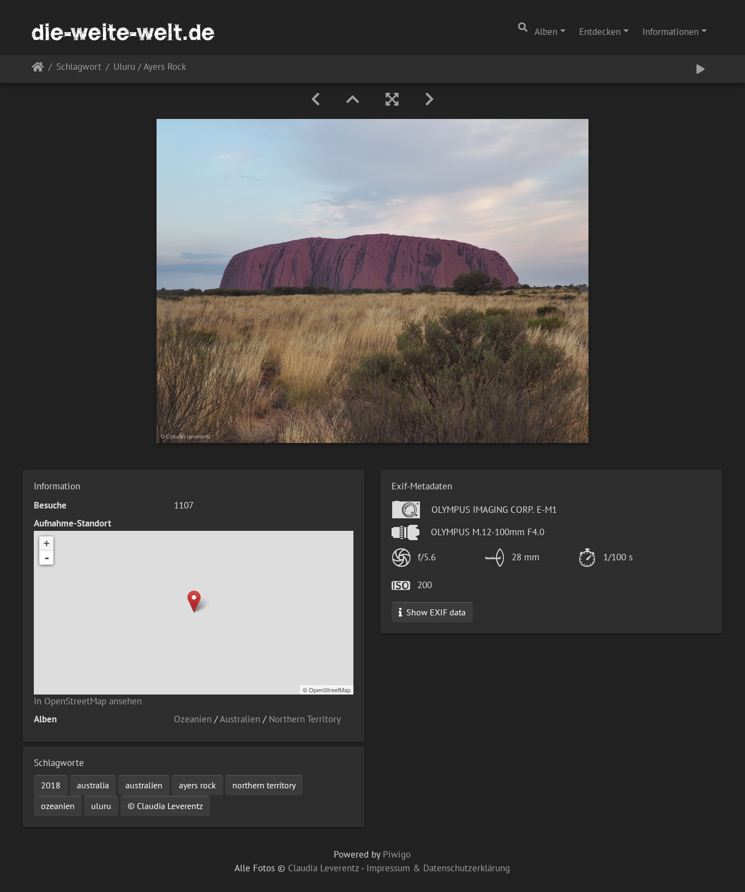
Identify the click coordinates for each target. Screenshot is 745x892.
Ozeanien (193, 719)
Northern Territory (305, 719)
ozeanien (58, 805)
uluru (101, 805)
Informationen (670, 32)
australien (144, 785)
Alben (545, 32)
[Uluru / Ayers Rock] (194, 601)
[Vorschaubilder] (352, 99)
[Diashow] (700, 69)
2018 (51, 785)
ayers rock (197, 785)
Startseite (38, 69)
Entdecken (600, 32)
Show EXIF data (435, 612)
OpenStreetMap (330, 689)
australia (93, 785)
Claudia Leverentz (323, 868)
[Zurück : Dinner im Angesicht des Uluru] (315, 99)
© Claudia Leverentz (165, 805)
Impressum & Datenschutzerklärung (438, 868)
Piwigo (397, 854)
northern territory (264, 785)
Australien (240, 719)
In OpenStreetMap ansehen (88, 701)
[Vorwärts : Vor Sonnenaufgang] (429, 99)
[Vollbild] (392, 99)
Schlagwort (78, 67)
